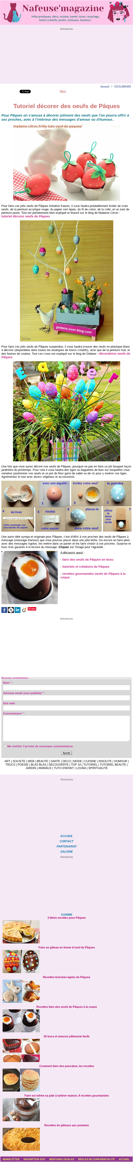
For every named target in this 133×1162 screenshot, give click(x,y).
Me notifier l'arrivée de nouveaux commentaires (40, 746)
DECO (67, 761)
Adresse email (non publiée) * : (24, 693)
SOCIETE (19, 761)
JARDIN (30, 768)
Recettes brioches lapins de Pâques (66, 977)
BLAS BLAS (38, 764)
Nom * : (8, 683)
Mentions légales (61, 1159)
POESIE (23, 764)
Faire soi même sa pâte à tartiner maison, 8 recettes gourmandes (66, 1095)
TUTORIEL (90, 764)
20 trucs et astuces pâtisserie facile (67, 1036)
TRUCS (10, 764)
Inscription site (34, 1159)
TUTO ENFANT (122, 86)
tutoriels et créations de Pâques (85, 566)
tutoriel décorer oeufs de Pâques (25, 216)
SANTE (55, 761)
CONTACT (66, 841)
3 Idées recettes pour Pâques (66, 917)
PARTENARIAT (67, 846)
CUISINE (90, 761)
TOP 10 (76, 764)
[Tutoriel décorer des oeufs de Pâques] (66, 125)
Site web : (10, 704)
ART (7, 761)
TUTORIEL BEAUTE (113, 764)
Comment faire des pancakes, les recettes (66, 1066)
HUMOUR (120, 761)
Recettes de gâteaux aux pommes (66, 1125)
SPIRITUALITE (98, 768)
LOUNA (81, 768)
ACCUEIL (66, 836)
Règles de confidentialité (96, 1159)
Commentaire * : (14, 714)
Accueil (104, 86)
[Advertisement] (66, 55)
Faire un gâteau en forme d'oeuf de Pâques (66, 947)
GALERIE (66, 851)
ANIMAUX (44, 768)
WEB (31, 761)
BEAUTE (42, 761)
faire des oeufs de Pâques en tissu (87, 559)
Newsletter (11, 1159)
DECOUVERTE (59, 764)
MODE (77, 761)
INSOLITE (105, 761)
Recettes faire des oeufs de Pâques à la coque (66, 1006)
